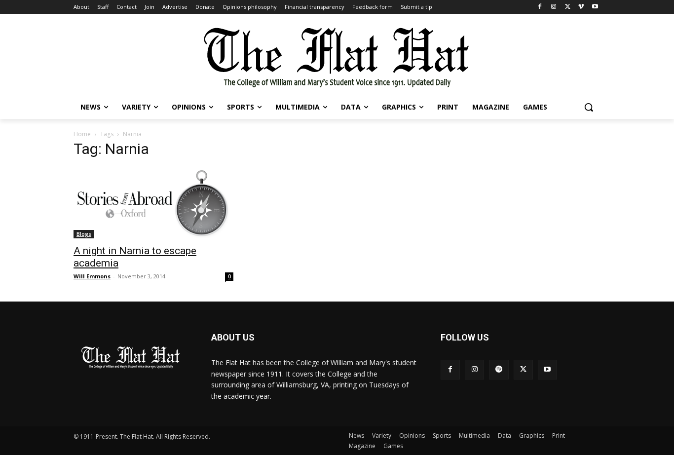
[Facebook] (540, 7)
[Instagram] (554, 7)
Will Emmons (92, 276)
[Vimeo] (581, 7)
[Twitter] (567, 7)
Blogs (83, 233)
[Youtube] (594, 7)
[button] (588, 107)
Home (82, 134)
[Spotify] (498, 369)
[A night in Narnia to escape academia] (153, 203)
